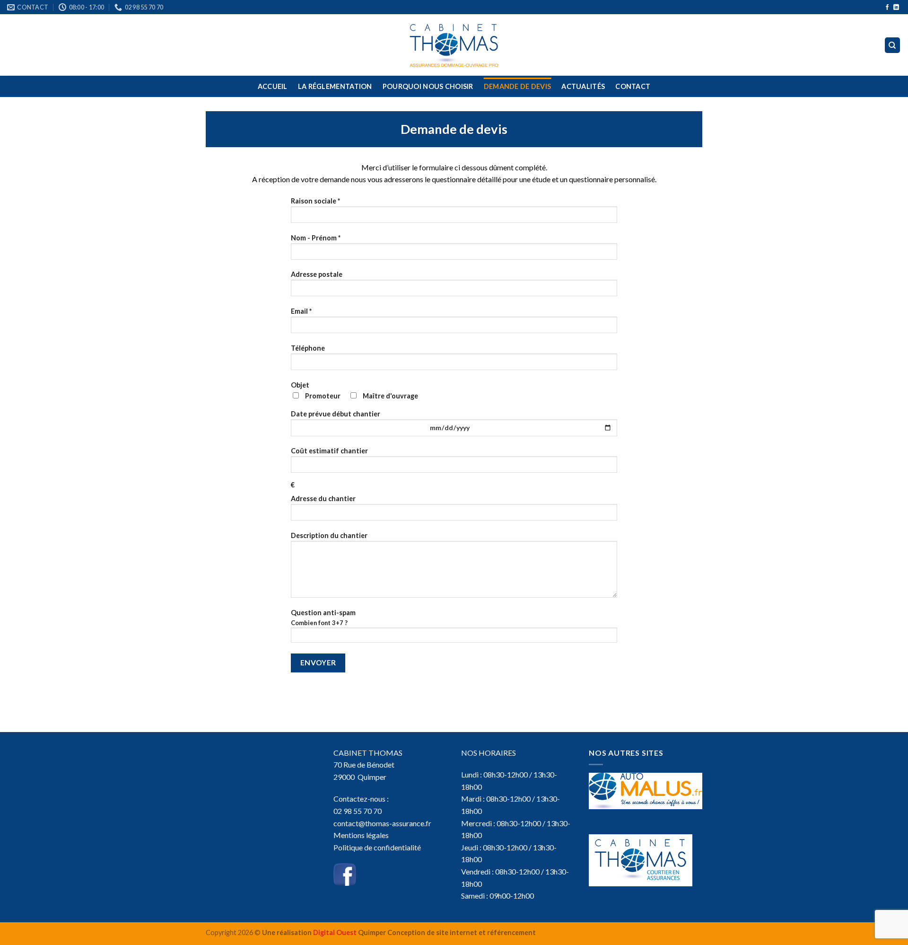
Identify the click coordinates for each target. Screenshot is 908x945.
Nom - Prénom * (315, 238)
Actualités (583, 86)
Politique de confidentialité (377, 847)
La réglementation (335, 86)
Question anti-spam (323, 618)
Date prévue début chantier (335, 414)
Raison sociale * (315, 201)
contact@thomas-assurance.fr (382, 823)
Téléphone (308, 348)
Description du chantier (329, 535)
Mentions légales (361, 834)
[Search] (892, 45)
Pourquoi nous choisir (428, 86)
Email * (301, 311)
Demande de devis (517, 86)
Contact (632, 86)
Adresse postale (316, 274)
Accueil (273, 86)
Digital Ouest (335, 932)
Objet (354, 390)
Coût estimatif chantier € (329, 468)
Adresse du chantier (323, 499)
